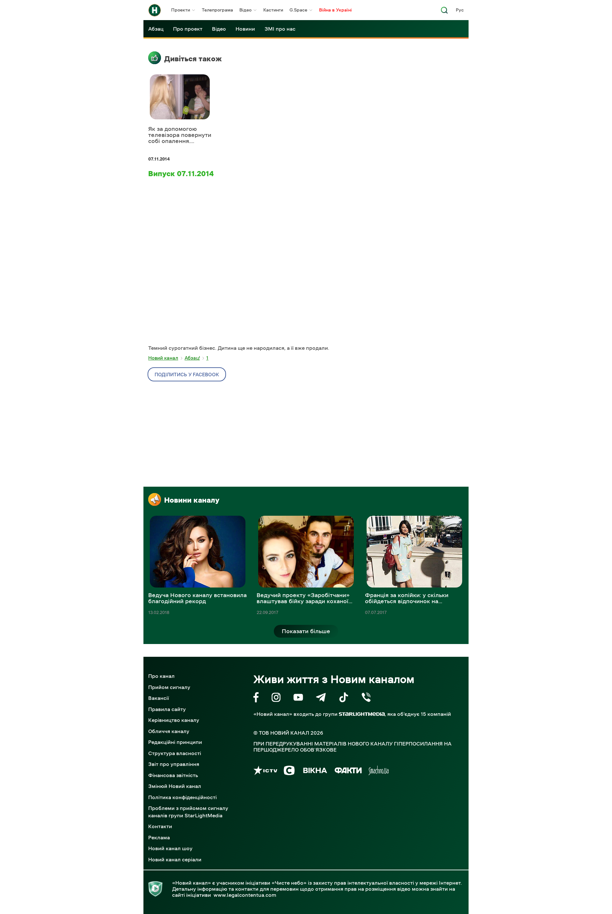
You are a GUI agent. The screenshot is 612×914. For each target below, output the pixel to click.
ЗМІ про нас (280, 28)
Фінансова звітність (173, 775)
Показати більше (306, 631)
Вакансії (158, 697)
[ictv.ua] (265, 771)
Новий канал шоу (170, 848)
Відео (245, 10)
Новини (245, 28)
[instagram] (276, 698)
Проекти (180, 10)
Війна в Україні (335, 10)
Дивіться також (193, 59)
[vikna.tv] (314, 771)
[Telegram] (321, 698)
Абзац (156, 28)
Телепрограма (217, 10)
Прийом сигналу (169, 687)
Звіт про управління (173, 764)
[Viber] (366, 698)
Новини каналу (191, 500)
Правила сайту (167, 709)
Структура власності (174, 753)
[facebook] (256, 698)
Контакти (160, 826)
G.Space (298, 10)
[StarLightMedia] (362, 714)
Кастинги (273, 10)
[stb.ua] (289, 771)
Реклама (159, 837)
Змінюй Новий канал (174, 786)
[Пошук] (444, 12)
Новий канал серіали (174, 859)
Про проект (187, 28)
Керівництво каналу (173, 720)
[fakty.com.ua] (348, 771)
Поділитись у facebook (187, 374)
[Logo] (154, 10)
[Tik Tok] (344, 698)
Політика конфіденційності (182, 797)
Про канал (161, 675)
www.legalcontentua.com (245, 894)
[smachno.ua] (378, 771)
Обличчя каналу (168, 731)
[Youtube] (298, 698)
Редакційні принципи (175, 742)
